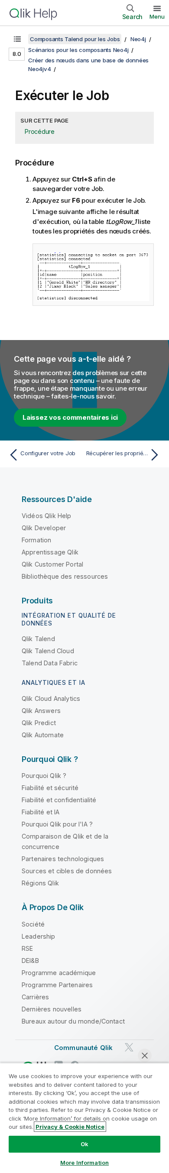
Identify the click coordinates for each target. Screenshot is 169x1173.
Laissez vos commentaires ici (70, 417)
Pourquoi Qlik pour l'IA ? (57, 824)
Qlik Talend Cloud (48, 651)
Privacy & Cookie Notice (70, 1126)
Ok (84, 1144)
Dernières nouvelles (51, 1009)
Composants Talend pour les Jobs (75, 39)
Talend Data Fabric (50, 663)
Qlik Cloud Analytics (51, 698)
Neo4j (138, 39)
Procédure (40, 131)
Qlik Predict (39, 722)
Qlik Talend (38, 638)
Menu (157, 16)
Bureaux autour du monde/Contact (73, 1021)
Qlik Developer (44, 527)
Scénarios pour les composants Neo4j (78, 49)
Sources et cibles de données (67, 871)
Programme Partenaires (57, 984)
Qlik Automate (43, 735)
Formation (36, 540)
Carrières (35, 997)
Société (33, 924)
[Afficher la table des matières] (17, 39)
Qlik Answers (41, 710)
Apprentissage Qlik (50, 552)
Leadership (38, 936)
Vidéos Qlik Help (47, 515)
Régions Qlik (40, 883)
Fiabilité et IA (40, 812)
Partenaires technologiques (63, 858)
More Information (84, 1162)
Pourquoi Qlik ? (44, 775)
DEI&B (30, 960)
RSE (27, 948)
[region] (84, 1118)
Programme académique (59, 972)
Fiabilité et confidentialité (59, 800)
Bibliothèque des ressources (65, 576)
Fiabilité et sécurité (50, 787)
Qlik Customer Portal (52, 564)
